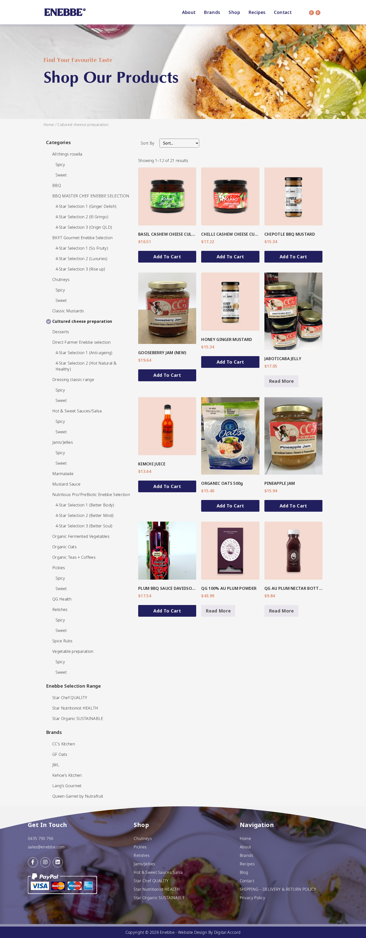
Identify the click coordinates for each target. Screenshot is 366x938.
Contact (283, 12)
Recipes (257, 12)
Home (49, 124)
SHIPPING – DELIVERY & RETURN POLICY (278, 889)
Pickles (140, 847)
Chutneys (143, 838)
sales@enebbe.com (46, 847)
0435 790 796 (40, 838)
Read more (281, 381)
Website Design (192, 932)
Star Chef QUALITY (151, 880)
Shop (234, 12)
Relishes (141, 855)
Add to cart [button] (167, 257)
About (189, 12)
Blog (244, 872)
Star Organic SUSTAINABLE (159, 897)
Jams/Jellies (144, 864)
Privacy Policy (252, 897)
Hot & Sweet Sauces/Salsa (158, 872)
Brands (212, 12)
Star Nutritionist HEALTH (157, 889)
